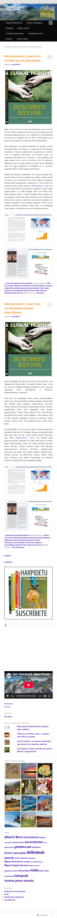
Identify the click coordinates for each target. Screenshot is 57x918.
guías (22, 853)
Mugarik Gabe (22, 290)
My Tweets (8, 716)
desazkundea (22, 537)
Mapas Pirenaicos (13, 861)
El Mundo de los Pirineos (14, 891)
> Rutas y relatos (23, 28)
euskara (26, 535)
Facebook (8, 704)
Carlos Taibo (13, 285)
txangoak (21, 875)
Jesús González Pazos (35, 288)
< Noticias (8, 39)
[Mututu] (45, 696)
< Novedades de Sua (35, 33)
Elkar (6, 894)
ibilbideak (36, 852)
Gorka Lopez (11, 853)
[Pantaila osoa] (49, 696)
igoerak (9, 858)
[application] (28, 685)
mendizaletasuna (37, 862)
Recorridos (24, 870)
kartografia (31, 858)
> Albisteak (9, 28)
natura (37, 865)
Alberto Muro (13, 837)
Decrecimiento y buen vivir (42, 185)
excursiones (34, 842)
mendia (26, 861)
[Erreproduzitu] (7, 696)
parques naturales (11, 871)
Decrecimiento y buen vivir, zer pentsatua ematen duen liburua (22, 308)
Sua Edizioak (9, 876)
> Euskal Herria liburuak (13, 23)
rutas (34, 870)
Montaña (24, 865)
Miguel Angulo (12, 865)
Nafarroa (32, 865)
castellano (28, 283)
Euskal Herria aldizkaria (14, 897)
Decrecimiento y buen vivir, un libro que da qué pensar (22, 58)
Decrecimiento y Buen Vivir (28, 437)
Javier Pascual (20, 858)
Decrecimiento (23, 285)
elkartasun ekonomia (24, 540)
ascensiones (31, 837)
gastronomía (9, 847)
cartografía (8, 842)
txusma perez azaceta (19, 880)
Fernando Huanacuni (19, 288)
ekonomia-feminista (35, 537)
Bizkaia (43, 837)
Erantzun (41, 293)
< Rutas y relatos (22, 39)
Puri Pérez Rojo (33, 290)
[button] (12, 771)
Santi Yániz (44, 870)
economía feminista (37, 285)
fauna (45, 842)
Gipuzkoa (36, 847)
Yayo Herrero (18, 293)
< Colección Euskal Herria (14, 33)
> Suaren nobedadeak (34, 23)
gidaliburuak (22, 847)
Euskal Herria (18, 842)
